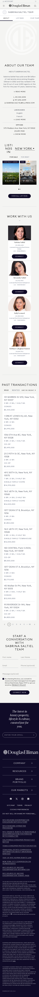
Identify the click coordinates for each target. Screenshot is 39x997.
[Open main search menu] (35, 6)
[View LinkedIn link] (28, 799)
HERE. (14, 961)
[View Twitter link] (16, 799)
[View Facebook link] (11, 799)
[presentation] (19, 175)
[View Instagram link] (22, 799)
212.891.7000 (30, 895)
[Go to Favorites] (36, 1)
